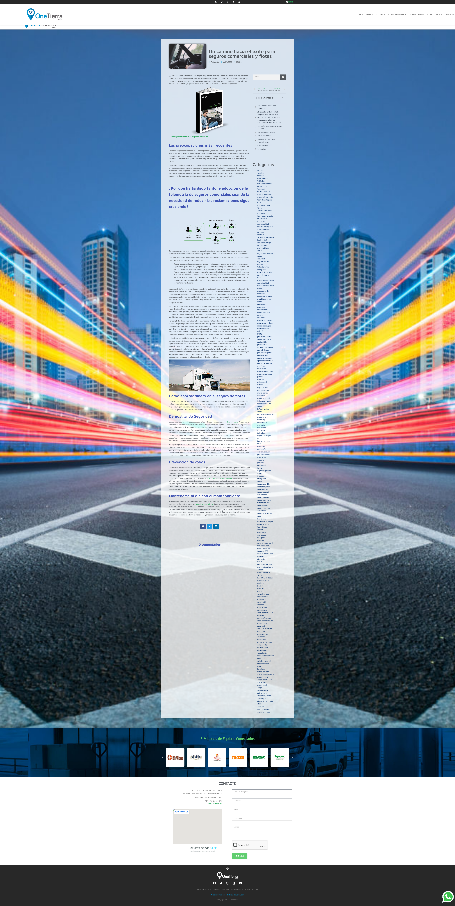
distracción (261, 559)
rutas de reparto (263, 275)
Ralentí (259, 331)
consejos (260, 605)
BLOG (432, 14)
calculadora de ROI (264, 661)
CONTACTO (450, 14)
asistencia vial (262, 690)
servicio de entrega (264, 243)
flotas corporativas (264, 497)
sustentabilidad (263, 224)
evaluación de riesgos (265, 522)
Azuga (259, 688)
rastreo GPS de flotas (265, 323)
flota (259, 516)
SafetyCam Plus (263, 267)
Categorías (261, 149)
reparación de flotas (264, 296)
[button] (203, 526)
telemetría (261, 213)
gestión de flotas (263, 455)
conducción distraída (265, 621)
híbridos (260, 444)
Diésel (259, 562)
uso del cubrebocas (264, 184)
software (260, 235)
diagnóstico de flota (264, 564)
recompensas (262, 318)
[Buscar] (283, 77)
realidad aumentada (264, 320)
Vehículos (260, 181)
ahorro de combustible (265, 701)
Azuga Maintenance (264, 680)
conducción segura (264, 618)
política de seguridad (265, 353)
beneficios (261, 669)
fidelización (261, 519)
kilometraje (261, 420)
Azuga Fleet (261, 682)
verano (259, 170)
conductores (262, 610)
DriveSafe (260, 556)
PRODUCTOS (370, 14)
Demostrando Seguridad (266, 132)
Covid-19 (260, 589)
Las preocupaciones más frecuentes (266, 107)
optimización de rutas (265, 361)
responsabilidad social (265, 286)
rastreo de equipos (264, 326)
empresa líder (262, 532)
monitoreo (261, 379)
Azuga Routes (262, 677)
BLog (259, 666)
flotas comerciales (264, 500)
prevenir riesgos (263, 350)
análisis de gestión (264, 696)
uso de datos (262, 186)
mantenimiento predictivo (203, 504)
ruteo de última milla (264, 272)
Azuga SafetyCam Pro (265, 674)
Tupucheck (261, 189)
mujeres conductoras (265, 371)
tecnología (261, 221)
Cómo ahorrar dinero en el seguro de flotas (269, 127)
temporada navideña (265, 197)
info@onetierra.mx (215, 804)
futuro (259, 468)
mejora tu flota (262, 388)
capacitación (262, 653)
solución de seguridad (265, 227)
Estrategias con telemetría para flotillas (263, 527)
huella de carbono (263, 441)
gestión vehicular (263, 452)
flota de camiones (263, 503)
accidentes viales (263, 712)
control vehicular (263, 594)
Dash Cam (261, 586)
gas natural (261, 465)
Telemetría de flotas (264, 210)
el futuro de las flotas (265, 554)
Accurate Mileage (263, 709)
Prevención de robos (264, 136)
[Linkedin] (233, 2)
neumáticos (261, 369)
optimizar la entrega (264, 358)
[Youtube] (239, 2)
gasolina (260, 463)
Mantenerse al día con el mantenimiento (266, 140)
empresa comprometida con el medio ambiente (265, 543)
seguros (260, 251)
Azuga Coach (262, 685)
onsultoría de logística (265, 363)
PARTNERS (412, 14)
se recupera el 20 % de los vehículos (219, 478)
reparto (260, 288)
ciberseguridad (262, 648)
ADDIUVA (260, 707)
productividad (262, 342)
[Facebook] (216, 2)
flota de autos (262, 505)
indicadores (261, 433)
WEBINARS (421, 14)
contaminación (262, 597)
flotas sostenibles (263, 484)
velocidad (260, 173)
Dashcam (260, 583)
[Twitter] (221, 2)
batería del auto (263, 672)
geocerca (260, 460)
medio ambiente (263, 390)
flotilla (259, 481)
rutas (259, 278)
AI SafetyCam (262, 698)
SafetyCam (261, 270)
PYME (259, 334)
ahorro (259, 704)
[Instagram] (227, 2)
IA (258, 438)
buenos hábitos (263, 664)
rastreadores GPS (263, 329)
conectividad (262, 607)
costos (259, 591)
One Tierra (261, 366)
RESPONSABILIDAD (397, 14)
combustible (261, 640)
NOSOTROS (440, 14)
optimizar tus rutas (264, 355)
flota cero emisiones (264, 514)
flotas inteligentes (263, 487)
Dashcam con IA (263, 581)
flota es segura (232, 422)
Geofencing (261, 457)
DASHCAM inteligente (265, 578)
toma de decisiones (264, 195)
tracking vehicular (263, 192)
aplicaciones (261, 693)
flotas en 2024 (262, 489)
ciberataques (262, 650)
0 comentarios (262, 145)
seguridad (261, 259)
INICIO (361, 14)
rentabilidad (261, 304)
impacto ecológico (264, 436)
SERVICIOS (382, 14)
